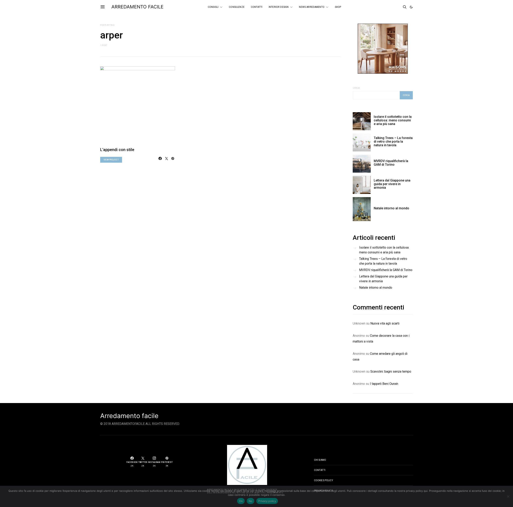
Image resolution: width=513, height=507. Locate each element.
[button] (411, 7)
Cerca (356, 88)
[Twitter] (392, 7)
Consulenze (236, 7)
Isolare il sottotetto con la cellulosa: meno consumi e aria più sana (393, 120)
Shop (338, 7)
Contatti (256, 7)
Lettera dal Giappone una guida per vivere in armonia (392, 183)
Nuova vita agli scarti (384, 323)
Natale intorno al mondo (391, 208)
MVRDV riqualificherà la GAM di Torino (391, 162)
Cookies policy (323, 480)
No (250, 501)
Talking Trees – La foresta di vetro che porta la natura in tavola (393, 141)
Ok (241, 501)
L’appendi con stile (117, 149)
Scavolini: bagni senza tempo (390, 371)
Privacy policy (267, 501)
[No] (508, 496)
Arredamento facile (129, 416)
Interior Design (279, 7)
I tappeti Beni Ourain (384, 384)
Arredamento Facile (137, 7)
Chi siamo (320, 460)
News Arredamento (311, 7)
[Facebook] (387, 7)
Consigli (213, 7)
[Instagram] (398, 7)
